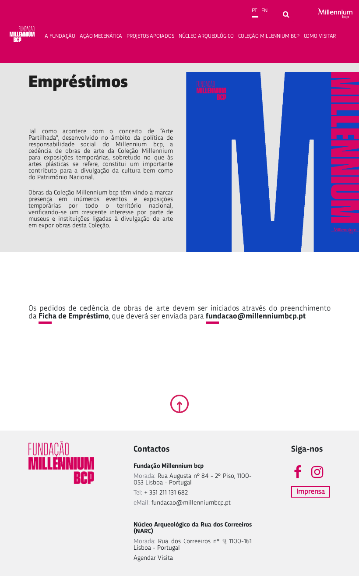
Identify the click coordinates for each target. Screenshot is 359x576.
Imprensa (310, 491)
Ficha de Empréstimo (74, 316)
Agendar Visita (153, 558)
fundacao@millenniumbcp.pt (256, 316)
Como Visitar (320, 36)
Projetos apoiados (150, 36)
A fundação (60, 36)
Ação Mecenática (101, 36)
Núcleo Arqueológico (206, 36)
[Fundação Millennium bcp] (22, 36)
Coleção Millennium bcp (268, 36)
